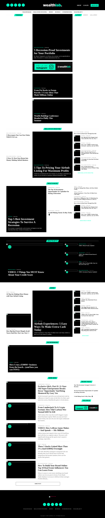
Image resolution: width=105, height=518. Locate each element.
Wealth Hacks (26, 12)
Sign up (95, 5)
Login (85, 5)
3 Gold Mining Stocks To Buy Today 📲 (83, 396)
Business (57, 12)
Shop (79, 5)
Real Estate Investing (40, 12)
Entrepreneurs (67, 12)
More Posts (38, 483)
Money (51, 12)
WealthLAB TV (78, 12)
